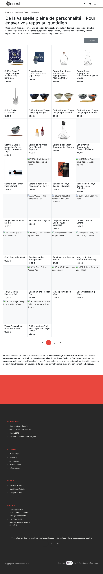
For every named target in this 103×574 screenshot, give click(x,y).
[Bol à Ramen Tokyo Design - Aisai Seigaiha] (88, 170)
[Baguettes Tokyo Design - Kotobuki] (64, 170)
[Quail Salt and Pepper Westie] (64, 243)
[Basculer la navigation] (95, 3)
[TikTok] (58, 543)
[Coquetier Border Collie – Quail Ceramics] (64, 206)
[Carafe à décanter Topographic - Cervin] (39, 170)
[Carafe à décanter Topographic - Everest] (64, 131)
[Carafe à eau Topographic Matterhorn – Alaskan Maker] (88, 57)
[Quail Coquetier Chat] (15, 243)
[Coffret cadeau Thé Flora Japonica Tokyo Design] (39, 312)
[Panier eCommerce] (84, 3)
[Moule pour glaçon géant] (64, 278)
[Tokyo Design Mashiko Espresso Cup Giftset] (39, 57)
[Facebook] (45, 543)
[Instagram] (51, 543)
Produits (9, 12)
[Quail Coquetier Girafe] (88, 206)
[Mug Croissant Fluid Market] (15, 206)
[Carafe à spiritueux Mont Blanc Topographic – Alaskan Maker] (64, 57)
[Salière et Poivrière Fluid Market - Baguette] (39, 131)
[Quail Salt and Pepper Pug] (39, 278)
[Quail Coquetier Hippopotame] (39, 243)
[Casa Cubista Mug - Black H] (88, 278)
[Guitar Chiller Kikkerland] (15, 96)
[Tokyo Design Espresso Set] (15, 278)
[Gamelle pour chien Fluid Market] (15, 170)
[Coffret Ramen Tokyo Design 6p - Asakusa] (88, 96)
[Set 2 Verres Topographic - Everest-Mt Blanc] (88, 131)
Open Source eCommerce (88, 563)
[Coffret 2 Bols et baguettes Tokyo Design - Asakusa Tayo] (15, 131)
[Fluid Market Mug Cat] (39, 206)
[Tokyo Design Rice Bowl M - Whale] (15, 312)
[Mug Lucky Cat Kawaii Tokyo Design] (88, 243)
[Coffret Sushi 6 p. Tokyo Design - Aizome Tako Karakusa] (15, 57)
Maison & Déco (21, 12)
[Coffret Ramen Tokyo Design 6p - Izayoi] (39, 96)
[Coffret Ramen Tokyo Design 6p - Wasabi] (64, 96)
